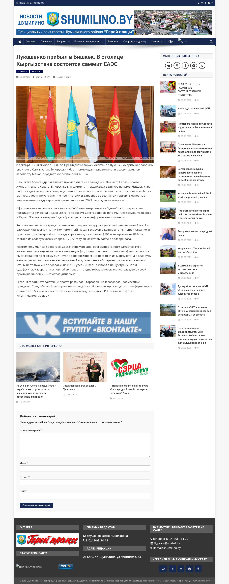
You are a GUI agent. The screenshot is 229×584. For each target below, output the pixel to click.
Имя (24, 463)
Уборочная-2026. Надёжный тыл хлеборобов (194, 250)
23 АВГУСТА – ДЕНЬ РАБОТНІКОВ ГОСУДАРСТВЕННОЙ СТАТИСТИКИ (189, 89)
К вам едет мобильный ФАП (194, 108)
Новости (36, 71)
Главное (22, 71)
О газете (30, 41)
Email (25, 477)
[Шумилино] (47, 540)
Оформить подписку (134, 41)
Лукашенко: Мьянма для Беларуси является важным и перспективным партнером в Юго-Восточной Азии (195, 150)
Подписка (46, 41)
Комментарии (63, 76)
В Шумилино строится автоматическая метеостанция (190, 269)
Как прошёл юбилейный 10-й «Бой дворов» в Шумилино (194, 195)
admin (39, 77)
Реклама (113, 41)
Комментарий (31, 430)
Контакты (157, 41)
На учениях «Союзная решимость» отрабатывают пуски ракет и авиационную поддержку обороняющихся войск (36, 391)
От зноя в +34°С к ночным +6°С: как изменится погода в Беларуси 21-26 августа (194, 311)
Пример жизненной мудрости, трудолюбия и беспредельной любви (195, 127)
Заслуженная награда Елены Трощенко (79, 387)
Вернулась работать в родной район (195, 233)
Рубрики (61, 41)
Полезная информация (87, 41)
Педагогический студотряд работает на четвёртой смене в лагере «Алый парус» (195, 214)
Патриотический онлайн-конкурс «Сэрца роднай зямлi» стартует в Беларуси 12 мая (129, 389)
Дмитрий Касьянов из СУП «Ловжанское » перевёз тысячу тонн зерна (193, 290)
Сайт (23, 491)
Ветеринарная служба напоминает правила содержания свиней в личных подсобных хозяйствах (195, 174)
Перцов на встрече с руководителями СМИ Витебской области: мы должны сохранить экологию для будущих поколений (195, 335)
